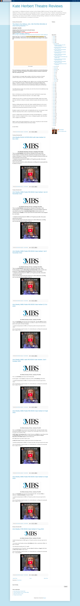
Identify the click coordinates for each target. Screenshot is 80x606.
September (56, 69)
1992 (54, 125)
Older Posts (46, 578)
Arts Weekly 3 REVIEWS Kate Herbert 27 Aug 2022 (28, 529)
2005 (54, 106)
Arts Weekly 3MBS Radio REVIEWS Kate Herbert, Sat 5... (60, 52)
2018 (54, 87)
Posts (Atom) (19, 580)
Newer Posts (15, 578)
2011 (54, 97)
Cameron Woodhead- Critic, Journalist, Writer (21, 592)
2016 (54, 90)
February (55, 79)
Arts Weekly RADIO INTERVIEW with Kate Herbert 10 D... (60, 48)
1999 (54, 115)
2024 (54, 39)
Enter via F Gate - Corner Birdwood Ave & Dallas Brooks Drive (23, 34)
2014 (54, 93)
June (55, 73)
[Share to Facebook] (35, 131)
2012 (54, 96)
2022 (54, 42)
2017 (54, 88)
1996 (54, 119)
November (56, 66)
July (54, 72)
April (55, 76)
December (56, 43)
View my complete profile (62, 131)
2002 (54, 110)
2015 (54, 91)
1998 (54, 116)
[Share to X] (34, 131)
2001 (54, 112)
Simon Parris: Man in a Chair (18, 593)
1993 (54, 123)
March (55, 78)
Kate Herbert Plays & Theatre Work (19, 591)
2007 (54, 103)
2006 (54, 104)
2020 (54, 84)
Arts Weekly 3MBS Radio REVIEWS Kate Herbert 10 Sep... (60, 62)
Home (31, 578)
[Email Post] (30, 131)
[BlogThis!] (33, 131)
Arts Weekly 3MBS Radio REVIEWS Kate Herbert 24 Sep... (60, 59)
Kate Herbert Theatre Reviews (37, 6)
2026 (54, 36)
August (55, 70)
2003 (54, 109)
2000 (54, 113)
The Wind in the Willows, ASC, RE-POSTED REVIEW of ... (59, 45)
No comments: (26, 131)
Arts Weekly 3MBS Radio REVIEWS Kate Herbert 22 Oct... (60, 55)
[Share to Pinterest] (36, 131)
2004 (54, 107)
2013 (54, 94)
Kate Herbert (61, 129)
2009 (54, 100)
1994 (54, 122)
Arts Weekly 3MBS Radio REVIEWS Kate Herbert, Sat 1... (60, 50)
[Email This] (31, 131)
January (55, 81)
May (55, 75)
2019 (54, 85)
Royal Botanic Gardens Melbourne (41, 34)
